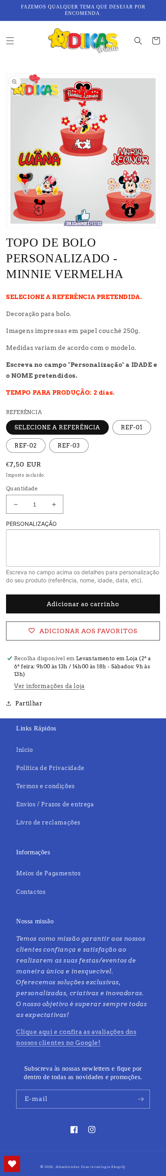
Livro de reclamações (48, 822)
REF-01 (132, 427)
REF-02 (26, 445)
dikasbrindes (68, 1167)
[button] (10, 41)
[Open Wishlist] (12, 1164)
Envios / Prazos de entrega (55, 804)
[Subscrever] (140, 1099)
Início (24, 750)
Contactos (31, 892)
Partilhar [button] (28, 703)
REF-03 (69, 445)
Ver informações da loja (49, 686)
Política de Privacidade (50, 768)
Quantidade (21, 488)
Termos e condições (45, 786)
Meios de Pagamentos (48, 873)
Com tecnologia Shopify (103, 1167)
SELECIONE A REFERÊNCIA (57, 427)
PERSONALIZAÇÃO (31, 523)
